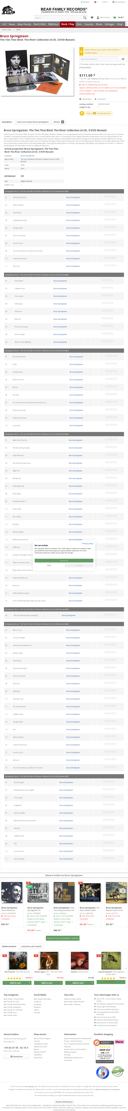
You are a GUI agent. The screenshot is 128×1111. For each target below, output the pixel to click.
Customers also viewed (31, 946)
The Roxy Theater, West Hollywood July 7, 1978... (90, 909)
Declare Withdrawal (64, 1102)
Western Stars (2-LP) (114, 909)
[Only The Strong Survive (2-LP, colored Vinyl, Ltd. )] (64, 892)
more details (109, 981)
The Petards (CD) (17, 972)
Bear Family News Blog (42, 999)
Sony (22, 165)
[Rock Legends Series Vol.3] (111, 960)
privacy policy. (85, 67)
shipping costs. (33, 1086)
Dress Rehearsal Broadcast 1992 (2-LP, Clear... (10, 909)
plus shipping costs (94, 79)
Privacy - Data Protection (73, 1041)
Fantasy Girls (79, 972)
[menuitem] (61, 17)
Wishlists (85, 2)
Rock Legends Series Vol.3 (111, 973)
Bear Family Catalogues (12, 1007)
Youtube (37, 1012)
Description (7, 122)
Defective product (40, 1046)
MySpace (37, 1007)
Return (36, 1049)
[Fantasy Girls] (79, 960)
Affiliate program (70, 1052)
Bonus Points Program (42, 1038)
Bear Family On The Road (13, 1010)
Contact (37, 1041)
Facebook (37, 1001)
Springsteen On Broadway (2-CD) (36, 909)
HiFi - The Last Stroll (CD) (48, 973)
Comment (101, 99)
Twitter (36, 1010)
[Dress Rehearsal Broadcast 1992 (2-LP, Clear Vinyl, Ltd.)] (11, 892)
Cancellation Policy (41, 1044)
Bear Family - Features (72, 1004)
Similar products (9, 946)
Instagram (38, 1004)
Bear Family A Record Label (74, 1001)
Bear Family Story (10, 1012)
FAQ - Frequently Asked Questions (76, 1044)
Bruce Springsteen (14, 36)
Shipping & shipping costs (73, 1057)
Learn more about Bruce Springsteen (33, 122)
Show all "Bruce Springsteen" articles (62, 938)
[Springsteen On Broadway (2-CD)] (38, 892)
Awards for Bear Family (72, 999)
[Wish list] (92, 17)
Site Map (67, 1055)
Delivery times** (40, 1052)
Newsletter (38, 1055)
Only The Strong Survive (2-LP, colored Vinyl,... (64, 909)
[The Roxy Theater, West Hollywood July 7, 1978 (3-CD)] (90, 892)
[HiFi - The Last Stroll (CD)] (48, 960)
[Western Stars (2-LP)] (116, 892)
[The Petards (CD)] (17, 960)
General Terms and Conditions (75, 1049)
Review (58, 122)
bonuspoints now (103, 113)
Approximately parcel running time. (108, 1089)
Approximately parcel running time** (78, 1038)
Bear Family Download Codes (14, 1004)
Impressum (38, 1057)
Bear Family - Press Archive (14, 999)
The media (68, 1060)
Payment (67, 1046)
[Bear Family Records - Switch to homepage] (8, 10)
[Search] (85, 17)
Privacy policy (87, 543)
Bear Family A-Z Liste (11, 1001)
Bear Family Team (10, 1015)
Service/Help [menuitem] (119, 2)
